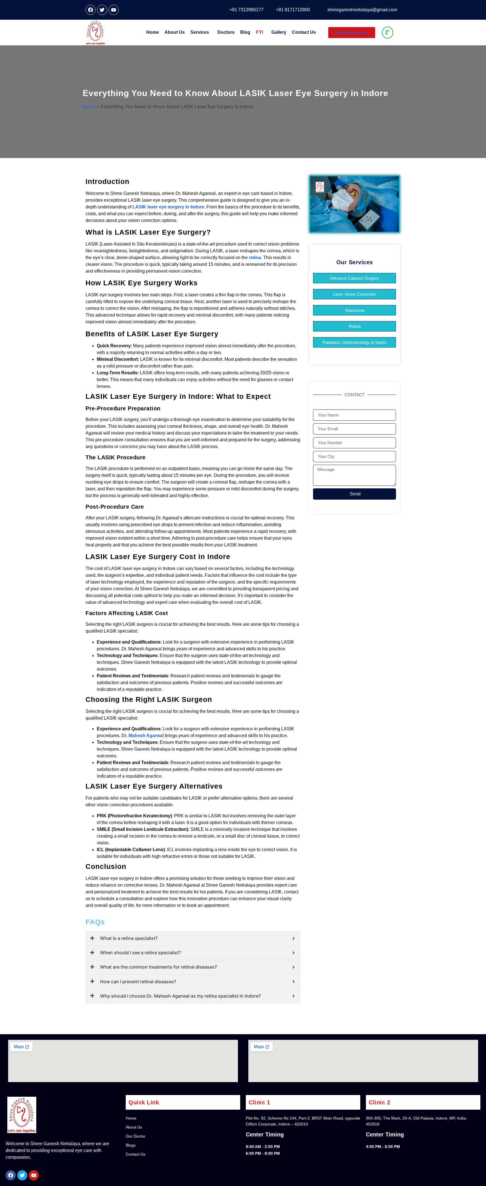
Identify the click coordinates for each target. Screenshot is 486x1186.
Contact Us (304, 32)
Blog (245, 32)
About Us (175, 32)
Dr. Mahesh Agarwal (143, 735)
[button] (201, 32)
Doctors (226, 32)
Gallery (278, 32)
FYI (259, 32)
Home (152, 32)
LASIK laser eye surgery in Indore (168, 206)
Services (199, 32)
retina (255, 257)
